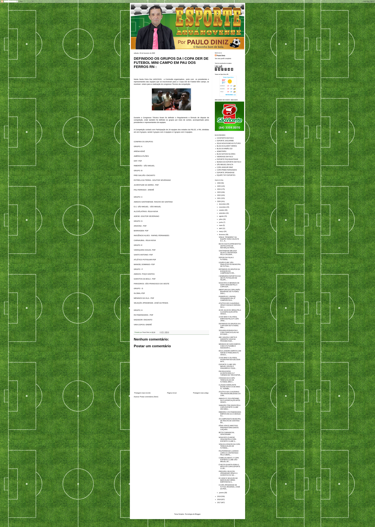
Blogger (197, 514)
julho (221, 219)
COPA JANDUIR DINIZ (225, 167)
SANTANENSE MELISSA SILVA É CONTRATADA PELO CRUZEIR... (228, 252)
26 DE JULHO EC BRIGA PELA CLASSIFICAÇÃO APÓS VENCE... (230, 312)
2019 (219, 496)
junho (221, 222)
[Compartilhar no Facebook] (166, 332)
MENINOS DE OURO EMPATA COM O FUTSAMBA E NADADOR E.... (229, 346)
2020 (219, 201)
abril (220, 228)
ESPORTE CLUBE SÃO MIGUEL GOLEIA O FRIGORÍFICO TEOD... (227, 366)
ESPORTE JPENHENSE (225, 172)
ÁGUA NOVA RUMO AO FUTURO (229, 143)
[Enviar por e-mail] (161, 332)
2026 (219, 183)
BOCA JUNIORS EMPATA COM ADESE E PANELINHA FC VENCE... (230, 352)
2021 (219, 198)
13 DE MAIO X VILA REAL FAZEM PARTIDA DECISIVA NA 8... (229, 359)
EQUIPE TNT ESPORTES (226, 175)
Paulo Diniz (221, 55)
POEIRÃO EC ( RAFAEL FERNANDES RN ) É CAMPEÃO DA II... (227, 298)
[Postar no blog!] (162, 332)
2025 (219, 186)
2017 (219, 502)
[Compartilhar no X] (164, 332)
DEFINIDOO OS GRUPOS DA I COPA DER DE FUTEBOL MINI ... (230, 325)
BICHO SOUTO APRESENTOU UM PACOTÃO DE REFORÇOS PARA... (230, 245)
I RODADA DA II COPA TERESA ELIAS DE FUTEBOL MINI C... (227, 380)
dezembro (222, 204)
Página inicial (172, 393)
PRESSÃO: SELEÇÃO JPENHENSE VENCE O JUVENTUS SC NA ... (228, 473)
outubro (222, 210)
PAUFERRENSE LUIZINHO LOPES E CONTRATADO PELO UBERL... (228, 453)
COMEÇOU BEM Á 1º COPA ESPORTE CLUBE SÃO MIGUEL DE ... (229, 459)
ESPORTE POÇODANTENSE (227, 159)
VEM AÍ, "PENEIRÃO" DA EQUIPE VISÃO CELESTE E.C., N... (229, 239)
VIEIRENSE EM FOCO (225, 156)
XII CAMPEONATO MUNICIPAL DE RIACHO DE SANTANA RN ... (230, 420)
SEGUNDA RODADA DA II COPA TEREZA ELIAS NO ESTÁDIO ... (229, 332)
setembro (222, 213)
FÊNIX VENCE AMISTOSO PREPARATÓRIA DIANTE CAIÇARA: (229, 427)
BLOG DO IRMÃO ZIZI (224, 148)
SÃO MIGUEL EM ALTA (225, 164)
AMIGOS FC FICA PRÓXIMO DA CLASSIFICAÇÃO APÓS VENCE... (229, 400)
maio (221, 225)
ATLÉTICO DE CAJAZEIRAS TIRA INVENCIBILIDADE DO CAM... (230, 393)
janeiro (221, 492)
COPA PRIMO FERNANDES (227, 170)
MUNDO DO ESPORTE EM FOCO (229, 162)
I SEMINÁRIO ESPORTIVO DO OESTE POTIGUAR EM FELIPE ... (230, 278)
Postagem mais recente (142, 393)
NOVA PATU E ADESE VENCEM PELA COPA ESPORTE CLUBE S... (227, 439)
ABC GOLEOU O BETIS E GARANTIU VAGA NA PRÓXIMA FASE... (228, 339)
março (221, 231)
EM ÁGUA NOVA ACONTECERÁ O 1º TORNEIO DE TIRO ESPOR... (230, 373)
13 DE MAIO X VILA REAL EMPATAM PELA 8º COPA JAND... (229, 318)
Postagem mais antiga (200, 393)
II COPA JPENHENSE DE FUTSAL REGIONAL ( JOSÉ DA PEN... (229, 487)
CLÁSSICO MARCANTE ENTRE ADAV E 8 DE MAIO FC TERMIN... (229, 386)
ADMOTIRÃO (221, 151)
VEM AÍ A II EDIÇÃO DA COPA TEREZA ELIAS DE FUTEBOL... (229, 446)
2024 (219, 189)
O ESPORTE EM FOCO (225, 138)
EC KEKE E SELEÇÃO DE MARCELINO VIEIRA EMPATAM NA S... (228, 480)
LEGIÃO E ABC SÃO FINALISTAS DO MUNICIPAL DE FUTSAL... (230, 264)
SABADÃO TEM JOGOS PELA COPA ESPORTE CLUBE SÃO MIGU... (229, 407)
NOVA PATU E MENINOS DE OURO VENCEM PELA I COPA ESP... (229, 284)
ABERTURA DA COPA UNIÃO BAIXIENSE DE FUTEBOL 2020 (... (229, 291)
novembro (222, 207)
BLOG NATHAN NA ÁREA (226, 154)
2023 (219, 192)
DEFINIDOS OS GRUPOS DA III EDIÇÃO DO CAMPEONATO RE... (229, 271)
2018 (219, 499)
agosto (221, 216)
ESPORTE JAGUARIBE (225, 141)
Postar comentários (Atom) (149, 397)
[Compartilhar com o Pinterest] (168, 332)
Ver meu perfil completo (223, 58)
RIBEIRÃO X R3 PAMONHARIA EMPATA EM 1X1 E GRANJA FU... (230, 414)
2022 (219, 195)
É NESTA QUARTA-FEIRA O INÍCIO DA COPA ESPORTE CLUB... (229, 466)
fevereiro (222, 234)
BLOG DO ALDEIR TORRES (227, 146)
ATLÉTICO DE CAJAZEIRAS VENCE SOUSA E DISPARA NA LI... (229, 305)
